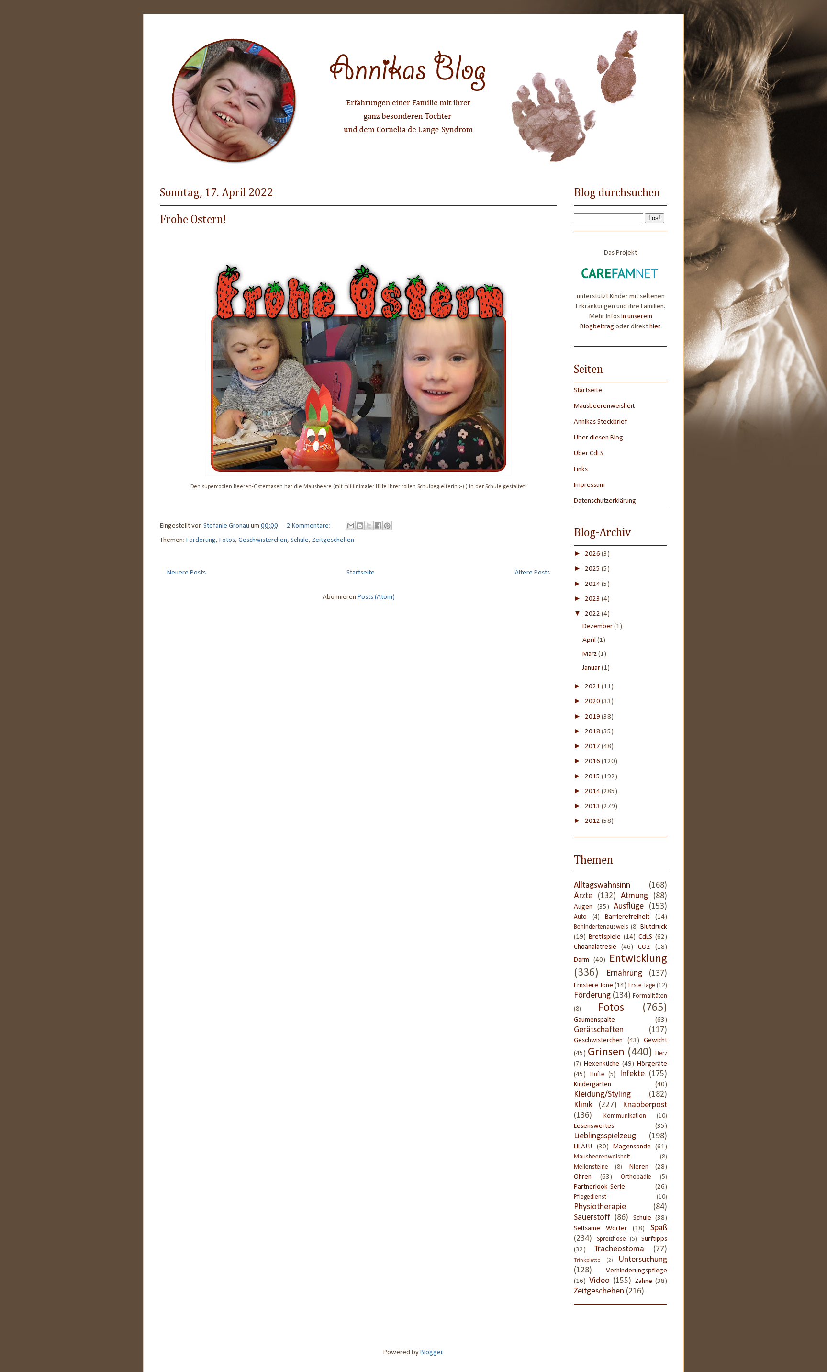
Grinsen (606, 1052)
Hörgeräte (652, 1064)
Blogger (431, 1352)
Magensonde (632, 1146)
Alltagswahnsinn (602, 885)
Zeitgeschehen (333, 540)
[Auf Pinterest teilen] (387, 525)
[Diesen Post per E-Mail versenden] (351, 525)
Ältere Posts (532, 572)
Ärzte (583, 895)
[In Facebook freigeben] (378, 525)
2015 (593, 776)
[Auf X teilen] (369, 525)
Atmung (634, 895)
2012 (593, 821)
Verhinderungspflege (636, 1270)
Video (599, 1280)
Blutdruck (653, 927)
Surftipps (654, 1239)
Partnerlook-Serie (599, 1187)
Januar (592, 668)
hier (654, 326)
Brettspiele (605, 937)
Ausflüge (629, 906)
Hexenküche (601, 1064)
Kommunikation (624, 1116)
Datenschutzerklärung (605, 501)
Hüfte (597, 1074)
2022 (593, 614)
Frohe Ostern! (193, 219)
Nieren (638, 1166)
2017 (593, 746)
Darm (581, 960)
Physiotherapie (600, 1207)
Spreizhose (611, 1239)
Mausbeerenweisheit (604, 406)
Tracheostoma (619, 1249)
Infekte (632, 1074)
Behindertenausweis (601, 927)
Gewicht (655, 1040)
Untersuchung (643, 1259)
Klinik (583, 1105)
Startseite (360, 572)
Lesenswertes (594, 1126)
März (590, 654)
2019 (593, 716)
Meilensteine (591, 1167)
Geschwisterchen (262, 540)
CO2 (644, 947)
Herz (661, 1053)
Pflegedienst (590, 1197)
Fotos (227, 540)
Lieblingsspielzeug (605, 1136)
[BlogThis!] (360, 525)
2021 (593, 686)
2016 (593, 761)
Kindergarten (592, 1084)
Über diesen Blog (598, 437)
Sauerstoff (592, 1217)
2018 (593, 731)
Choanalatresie (595, 947)
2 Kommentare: (309, 525)
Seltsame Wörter (600, 1228)
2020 (593, 701)
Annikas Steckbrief (600, 422)
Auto (580, 917)
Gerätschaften (599, 1030)
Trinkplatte (587, 1260)
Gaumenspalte (594, 1019)
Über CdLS (588, 453)
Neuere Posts (186, 572)
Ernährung (624, 973)
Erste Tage (641, 985)
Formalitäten (650, 996)
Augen (583, 907)
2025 (593, 569)
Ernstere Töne (593, 985)
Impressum (589, 485)
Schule (300, 540)
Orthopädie (636, 1177)
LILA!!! (583, 1146)
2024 (593, 584)
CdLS (645, 937)
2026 (593, 554)
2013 (593, 806)
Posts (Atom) (376, 597)
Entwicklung (638, 959)
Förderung (201, 540)
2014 (593, 791)
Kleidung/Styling (602, 1094)
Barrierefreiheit (627, 917)
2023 (593, 599)
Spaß (658, 1228)
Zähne (643, 1281)
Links (581, 469)
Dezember (598, 626)
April (589, 640)
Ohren (583, 1177)
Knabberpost (645, 1105)
